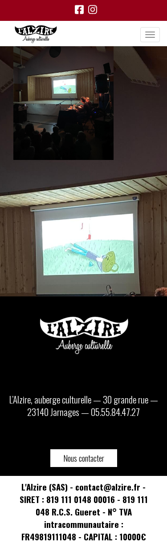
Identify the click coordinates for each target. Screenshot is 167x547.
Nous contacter (83, 458)
